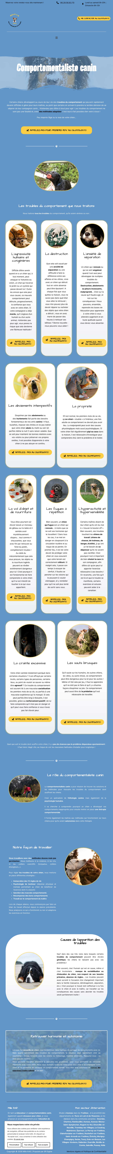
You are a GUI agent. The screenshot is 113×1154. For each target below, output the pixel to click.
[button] (56, 38)
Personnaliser (14, 1145)
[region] (28, 1135)
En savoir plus (19, 1139)
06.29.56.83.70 (67, 3)
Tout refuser (28, 1145)
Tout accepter (43, 1145)
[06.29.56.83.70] (57, 3)
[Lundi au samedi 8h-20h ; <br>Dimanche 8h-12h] (83, 4)
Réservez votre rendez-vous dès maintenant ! (25, 2)
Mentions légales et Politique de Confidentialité (86, 1151)
